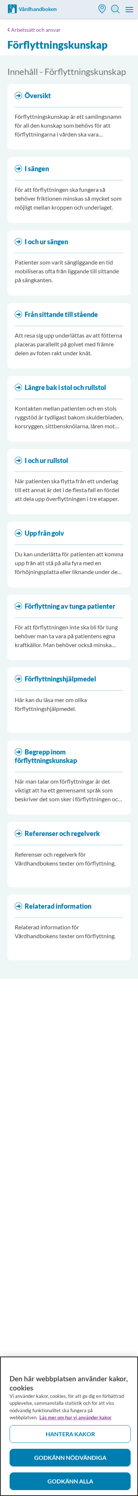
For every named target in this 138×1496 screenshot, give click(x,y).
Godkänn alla (70, 1481)
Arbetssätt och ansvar (36, 30)
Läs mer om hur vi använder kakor (75, 1417)
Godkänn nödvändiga (70, 1457)
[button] (102, 10)
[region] (69, 1426)
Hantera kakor (70, 1433)
